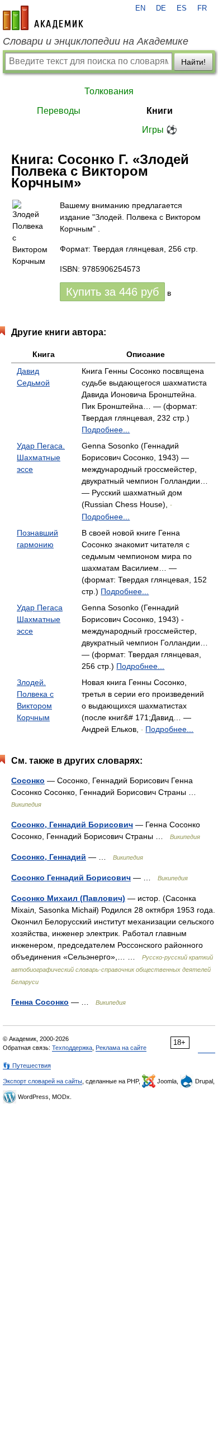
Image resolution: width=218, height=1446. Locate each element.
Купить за (112, 292)
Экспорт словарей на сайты (42, 1081)
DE (161, 8)
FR (202, 8)
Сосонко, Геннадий (48, 856)
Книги (159, 110)
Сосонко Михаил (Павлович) (68, 898)
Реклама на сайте (121, 1047)
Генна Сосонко (40, 1001)
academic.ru (43, 18)
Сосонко (28, 780)
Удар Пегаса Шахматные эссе (40, 619)
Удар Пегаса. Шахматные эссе (41, 457)
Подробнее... (106, 429)
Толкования (109, 91)
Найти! (193, 61)
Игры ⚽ (159, 129)
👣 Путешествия (27, 1065)
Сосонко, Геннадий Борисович (72, 824)
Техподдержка (72, 1047)
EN (140, 8)
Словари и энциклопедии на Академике (95, 41)
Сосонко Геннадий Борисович (71, 877)
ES (182, 8)
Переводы (58, 110)
